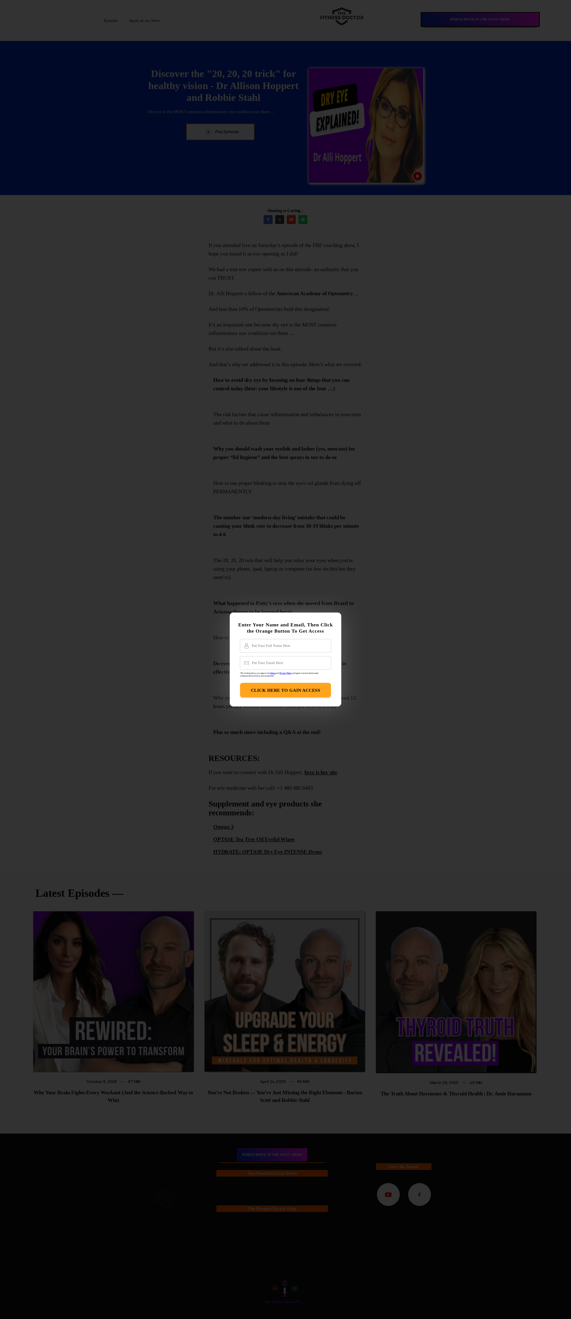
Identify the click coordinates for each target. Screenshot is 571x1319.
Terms (272, 673)
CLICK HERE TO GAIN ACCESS (285, 690)
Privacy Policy (285, 673)
